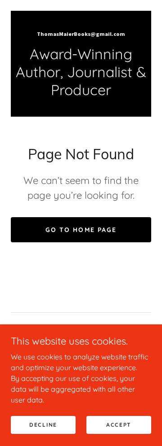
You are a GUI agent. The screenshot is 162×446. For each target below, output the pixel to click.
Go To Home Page (80, 230)
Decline (43, 424)
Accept (118, 424)
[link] (81, 33)
